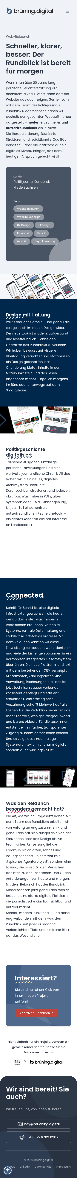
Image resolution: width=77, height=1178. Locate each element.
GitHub (11, 1167)
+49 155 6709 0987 (42, 1137)
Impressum (63, 1167)
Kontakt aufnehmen (35, 1013)
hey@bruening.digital (42, 1124)
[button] (8, 1170)
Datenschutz (43, 1167)
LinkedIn (25, 1167)
